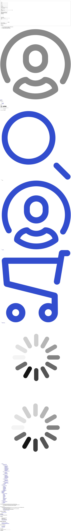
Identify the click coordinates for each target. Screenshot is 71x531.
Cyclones (4, 500)
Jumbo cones (6, 479)
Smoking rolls (6, 476)
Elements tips (6, 473)
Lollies (4, 489)
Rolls (3, 474)
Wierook (4, 502)
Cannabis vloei (6, 469)
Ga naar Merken (5, 493)
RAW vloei (6, 466)
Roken (2, 463)
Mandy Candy (5, 498)
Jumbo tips (6, 472)
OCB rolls (6, 475)
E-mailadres (1, 529)
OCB (4, 497)
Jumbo (4, 494)
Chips (4, 486)
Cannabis (4, 496)
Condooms (3, 491)
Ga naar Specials (5, 501)
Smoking (4, 495)
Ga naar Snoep (5, 485)
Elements (4, 499)
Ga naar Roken (5, 464)
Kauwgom (4, 488)
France (3, 103)
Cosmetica (3, 492)
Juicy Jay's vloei (7, 468)
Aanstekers (4, 483)
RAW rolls (6, 478)
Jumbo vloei (6, 465)
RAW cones (6, 480)
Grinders (4, 484)
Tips (3, 471)
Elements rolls (6, 477)
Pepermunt (4, 487)
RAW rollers (6, 482)
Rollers (4, 481)
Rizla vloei (6, 467)
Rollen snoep (4, 490)
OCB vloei (6, 470)
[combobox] (5, 107)
